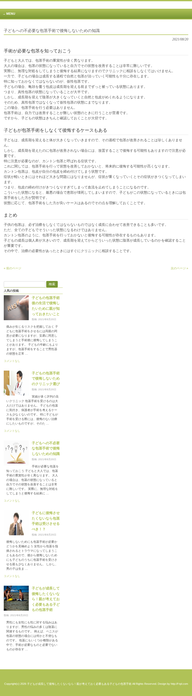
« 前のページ (12, 268)
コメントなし (12, 360)
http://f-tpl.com (179, 683)
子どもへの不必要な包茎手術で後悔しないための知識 (46, 448)
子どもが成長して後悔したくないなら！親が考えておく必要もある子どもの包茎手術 (46, 599)
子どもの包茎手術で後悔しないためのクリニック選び (46, 378)
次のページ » (179, 268)
